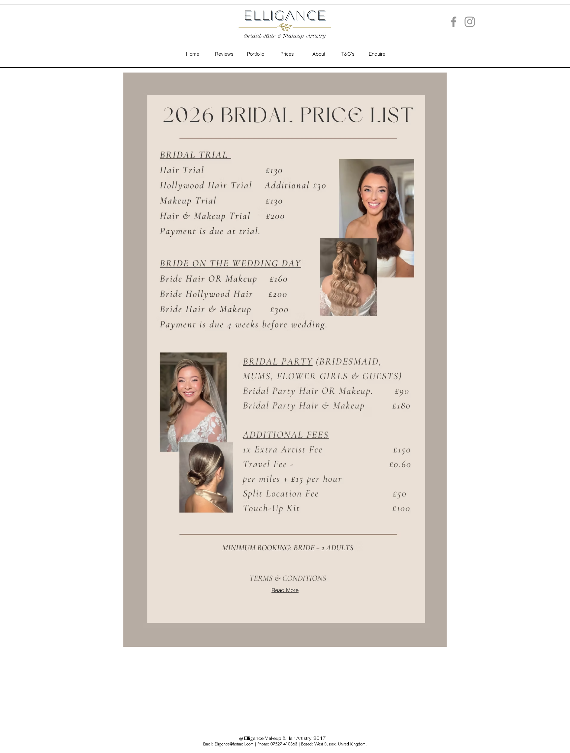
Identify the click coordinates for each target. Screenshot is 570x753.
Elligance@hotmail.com (234, 744)
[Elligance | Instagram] (470, 22)
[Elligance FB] (453, 22)
